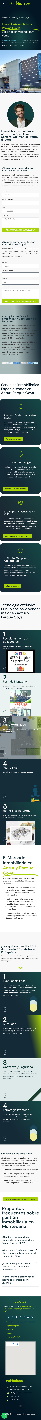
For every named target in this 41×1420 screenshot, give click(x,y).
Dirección (5, 215)
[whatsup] (12, 1317)
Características (6, 287)
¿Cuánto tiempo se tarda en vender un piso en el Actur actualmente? (16, 1266)
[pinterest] (24, 1317)
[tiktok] (16, 1317)
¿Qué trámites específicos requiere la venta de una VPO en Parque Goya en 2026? (18, 1240)
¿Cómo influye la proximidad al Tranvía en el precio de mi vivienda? (18, 1279)
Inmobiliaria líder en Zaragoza (13, 40)
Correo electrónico (7, 199)
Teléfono (4, 207)
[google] (20, 1317)
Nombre (4, 191)
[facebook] (8, 1317)
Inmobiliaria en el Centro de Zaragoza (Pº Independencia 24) (19, 1308)
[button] (20, 1240)
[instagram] (32, 1317)
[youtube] (28, 1317)
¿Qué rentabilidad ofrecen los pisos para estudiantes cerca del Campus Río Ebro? (19, 1253)
